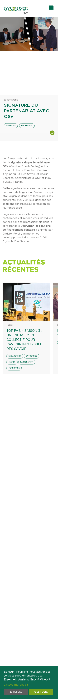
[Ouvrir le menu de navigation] (51, 8)
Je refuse (16, 692)
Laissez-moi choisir (16, 684)
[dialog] (29, 682)
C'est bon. (41, 692)
